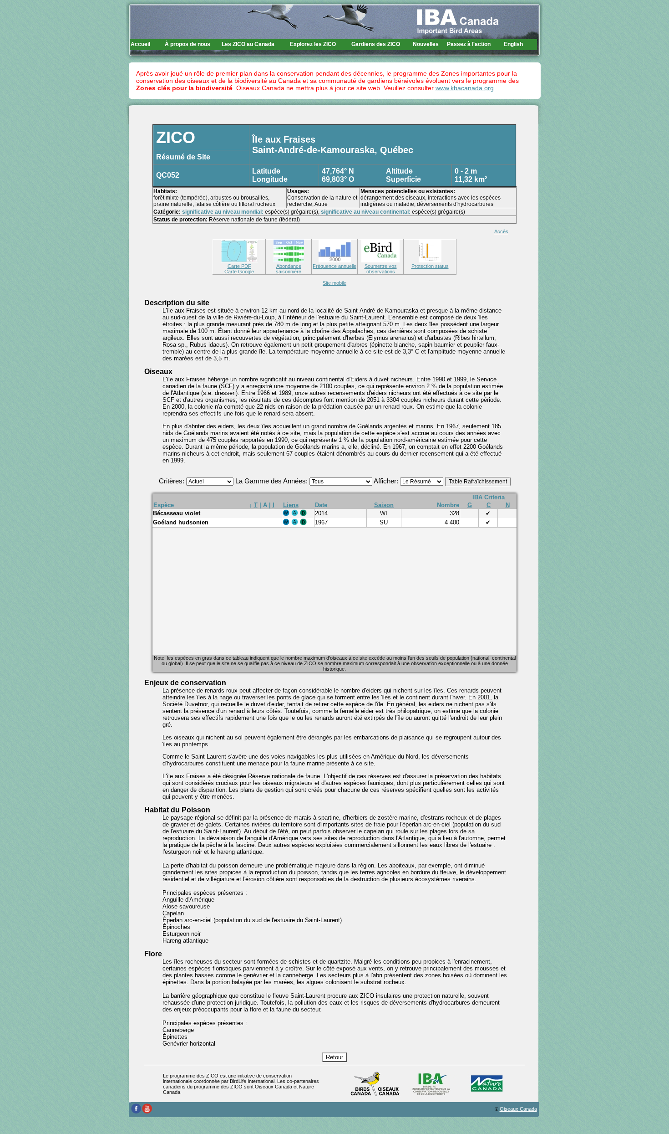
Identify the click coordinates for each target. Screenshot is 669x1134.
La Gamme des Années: (272, 481)
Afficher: (387, 481)
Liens (291, 505)
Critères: (172, 481)
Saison (384, 505)
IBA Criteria (488, 497)
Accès (501, 231)
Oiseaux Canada (518, 1109)
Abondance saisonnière (288, 268)
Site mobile (334, 283)
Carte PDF (239, 266)
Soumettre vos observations (381, 268)
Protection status (430, 266)
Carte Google (239, 271)
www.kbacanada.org (465, 88)
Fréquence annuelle (334, 266)
